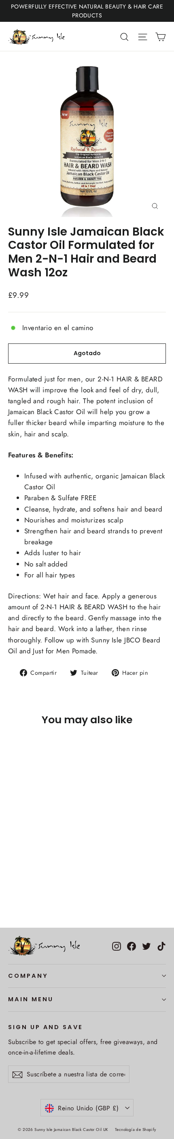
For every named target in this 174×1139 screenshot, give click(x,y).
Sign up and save (45, 1027)
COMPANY (28, 976)
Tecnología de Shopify (135, 1129)
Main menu (30, 999)
